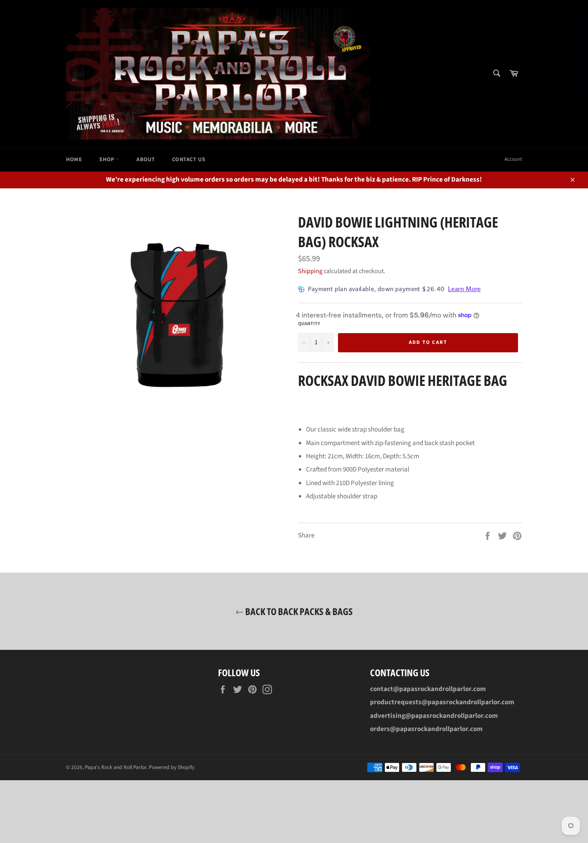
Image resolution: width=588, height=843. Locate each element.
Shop (107, 160)
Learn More (464, 289)
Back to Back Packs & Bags (298, 611)
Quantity (309, 324)
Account (513, 159)
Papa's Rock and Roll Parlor (115, 767)
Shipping (310, 271)
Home (74, 160)
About (145, 160)
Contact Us (188, 160)
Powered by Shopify (171, 767)
